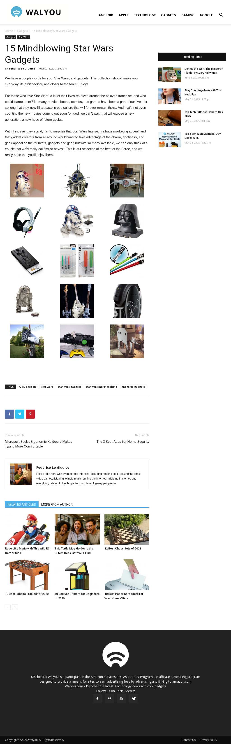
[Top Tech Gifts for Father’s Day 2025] (169, 118)
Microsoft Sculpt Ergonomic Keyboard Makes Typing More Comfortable (38, 444)
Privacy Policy (208, 740)
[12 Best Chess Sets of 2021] (126, 529)
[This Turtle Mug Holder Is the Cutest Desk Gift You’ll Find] (77, 529)
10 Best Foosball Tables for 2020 (27, 594)
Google (206, 15)
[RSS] (121, 698)
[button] (221, 15)
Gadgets (168, 15)
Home (9, 31)
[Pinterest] (109, 698)
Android (106, 15)
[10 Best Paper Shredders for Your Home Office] (126, 574)
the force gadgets (133, 386)
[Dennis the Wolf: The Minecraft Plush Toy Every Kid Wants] (169, 74)
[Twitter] (133, 698)
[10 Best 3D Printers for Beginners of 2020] (77, 574)
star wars (47, 386)
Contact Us (189, 740)
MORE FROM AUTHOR (57, 504)
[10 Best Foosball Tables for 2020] (27, 574)
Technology (145, 15)
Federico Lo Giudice (22, 68)
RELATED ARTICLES (22, 504)
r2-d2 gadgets (27, 386)
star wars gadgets (69, 386)
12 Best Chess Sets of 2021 (122, 548)
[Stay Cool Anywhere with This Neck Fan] (169, 96)
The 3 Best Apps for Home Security (123, 442)
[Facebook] (97, 698)
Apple (124, 15)
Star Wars (23, 37)
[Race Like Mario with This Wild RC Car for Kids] (27, 529)
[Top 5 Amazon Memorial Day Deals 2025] (169, 139)
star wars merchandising (101, 386)
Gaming (187, 15)
